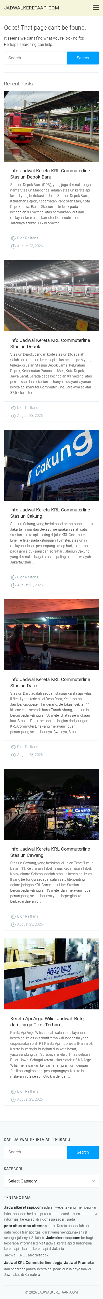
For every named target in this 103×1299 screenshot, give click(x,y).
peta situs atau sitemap (25, 1226)
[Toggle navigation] (96, 7)
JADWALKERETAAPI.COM (31, 8)
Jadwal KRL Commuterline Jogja (33, 1263)
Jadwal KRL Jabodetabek (26, 1255)
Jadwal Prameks (79, 1263)
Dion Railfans (27, 238)
